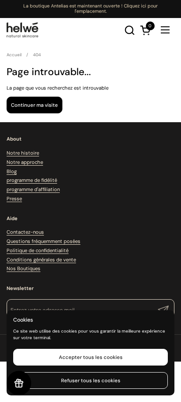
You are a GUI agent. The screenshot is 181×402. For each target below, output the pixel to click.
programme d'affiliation (33, 189)
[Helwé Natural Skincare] (22, 29)
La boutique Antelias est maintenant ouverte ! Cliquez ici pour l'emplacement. (90, 9)
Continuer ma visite (34, 105)
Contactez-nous (25, 232)
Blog (12, 171)
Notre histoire (23, 153)
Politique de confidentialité (38, 250)
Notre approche (25, 162)
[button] (129, 30)
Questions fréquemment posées (43, 241)
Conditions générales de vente (41, 260)
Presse (14, 199)
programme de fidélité (32, 180)
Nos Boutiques (23, 268)
